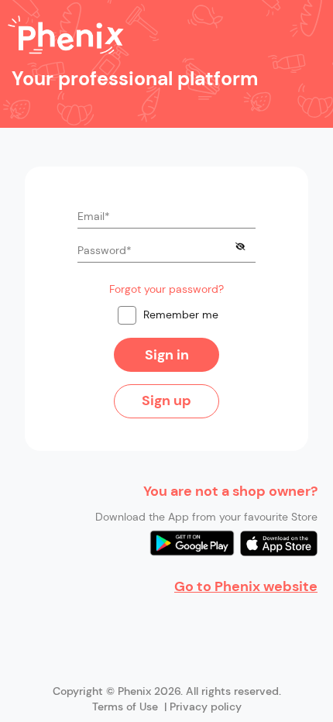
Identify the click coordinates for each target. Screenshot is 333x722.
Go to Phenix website (246, 586)
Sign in (167, 355)
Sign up (166, 400)
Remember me (180, 314)
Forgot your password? (166, 289)
